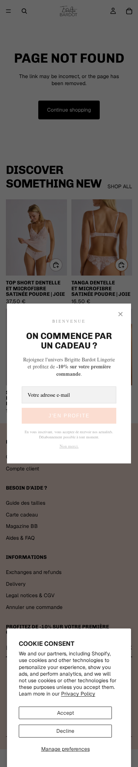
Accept (65, 713)
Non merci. (69, 446)
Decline (65, 731)
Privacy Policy (78, 693)
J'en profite (69, 415)
